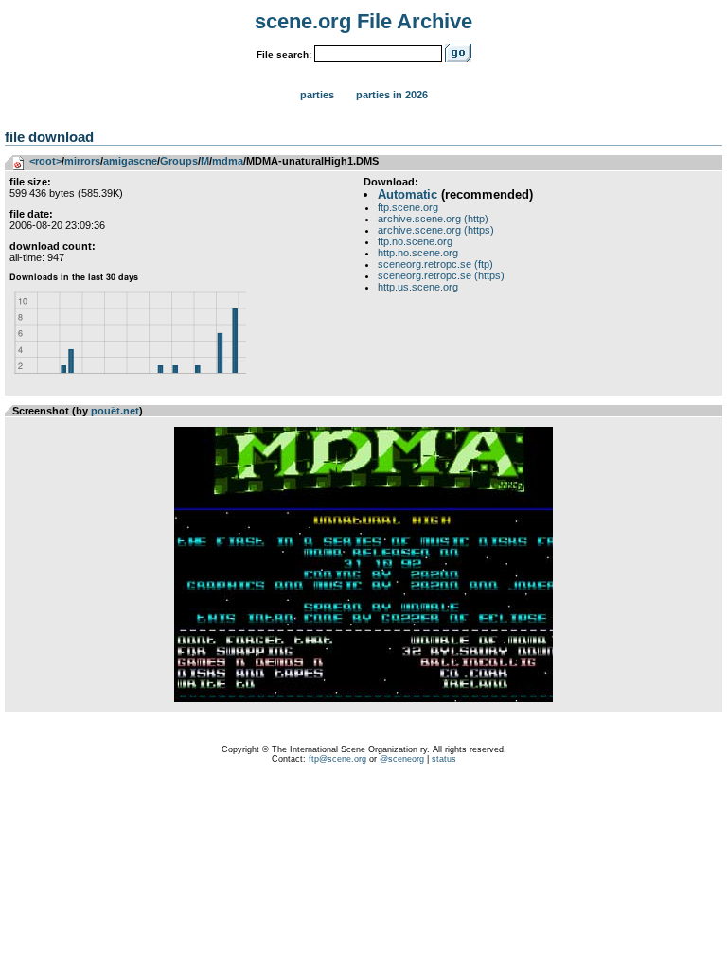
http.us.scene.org (418, 286)
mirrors (82, 161)
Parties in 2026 (392, 94)
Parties (317, 94)
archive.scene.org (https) (436, 230)
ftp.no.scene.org (415, 241)
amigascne (130, 161)
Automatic (407, 194)
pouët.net (115, 410)
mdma (227, 161)
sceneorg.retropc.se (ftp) (435, 264)
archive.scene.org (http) (433, 218)
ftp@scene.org (337, 759)
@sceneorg (402, 759)
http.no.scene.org (418, 252)
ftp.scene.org (408, 207)
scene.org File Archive (363, 21)
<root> (45, 161)
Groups (179, 161)
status (444, 759)
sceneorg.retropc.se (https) (441, 275)
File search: (284, 54)
